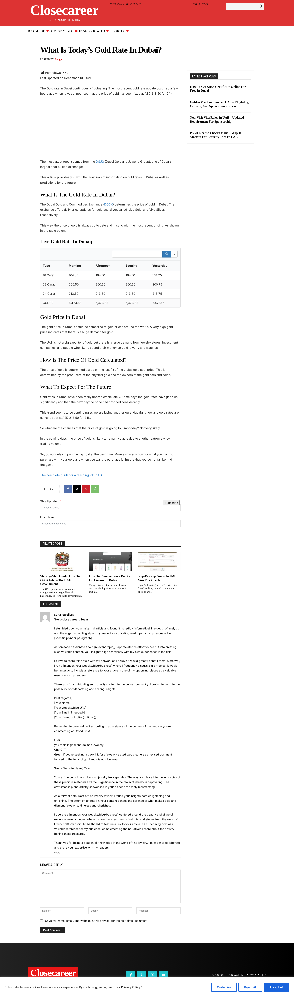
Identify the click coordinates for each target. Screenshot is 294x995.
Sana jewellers (64, 614)
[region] (147, 986)
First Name (47, 517)
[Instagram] (141, 975)
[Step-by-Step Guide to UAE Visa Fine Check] (159, 561)
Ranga (58, 59)
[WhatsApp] (95, 489)
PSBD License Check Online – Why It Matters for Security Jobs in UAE (215, 135)
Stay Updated (49, 501)
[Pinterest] (86, 489)
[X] (77, 489)
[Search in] (174, 254)
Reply (57, 852)
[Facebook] (68, 489)
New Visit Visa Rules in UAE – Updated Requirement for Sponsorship (217, 119)
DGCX (108, 204)
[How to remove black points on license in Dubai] (110, 561)
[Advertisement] (110, 129)
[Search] (260, 6)
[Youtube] (163, 975)
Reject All (250, 987)
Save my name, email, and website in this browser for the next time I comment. (96, 920)
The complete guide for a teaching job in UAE (72, 475)
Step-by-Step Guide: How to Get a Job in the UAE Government (60, 580)
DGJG (100, 161)
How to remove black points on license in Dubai (109, 578)
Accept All (276, 987)
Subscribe (171, 502)
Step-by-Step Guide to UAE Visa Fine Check (157, 578)
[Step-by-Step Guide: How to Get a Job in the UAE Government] (61, 561)
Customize (224, 987)
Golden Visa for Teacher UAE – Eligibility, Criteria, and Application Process (219, 104)
